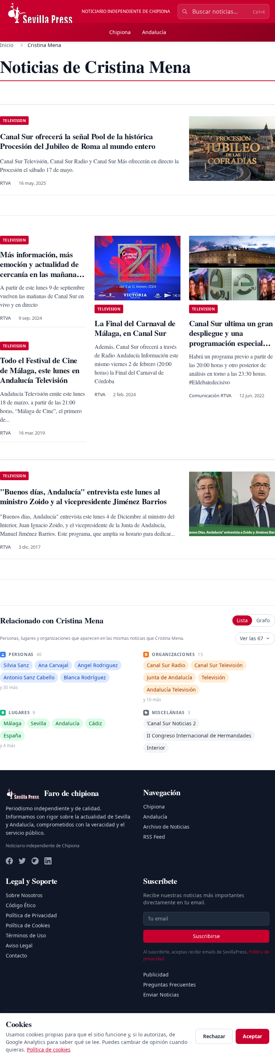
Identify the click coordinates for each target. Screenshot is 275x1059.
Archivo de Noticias (166, 826)
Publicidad (156, 974)
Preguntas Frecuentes (169, 984)
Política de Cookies (28, 925)
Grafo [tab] (263, 620)
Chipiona (120, 32)
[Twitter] (22, 860)
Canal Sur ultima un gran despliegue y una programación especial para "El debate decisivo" (231, 338)
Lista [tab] (242, 620)
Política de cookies (49, 1049)
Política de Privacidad (31, 915)
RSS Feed (154, 836)
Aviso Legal (19, 945)
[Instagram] (35, 860)
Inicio (6, 45)
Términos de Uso (26, 935)
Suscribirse (206, 936)
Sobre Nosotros (24, 895)
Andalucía (154, 32)
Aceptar (252, 1036)
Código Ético (20, 905)
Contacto (16, 955)
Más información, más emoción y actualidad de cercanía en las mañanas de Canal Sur (39, 269)
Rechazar (214, 1036)
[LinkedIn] (48, 860)
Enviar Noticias (161, 994)
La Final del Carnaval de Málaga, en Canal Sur (135, 328)
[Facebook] (9, 860)
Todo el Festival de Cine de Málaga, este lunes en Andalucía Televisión (39, 370)
